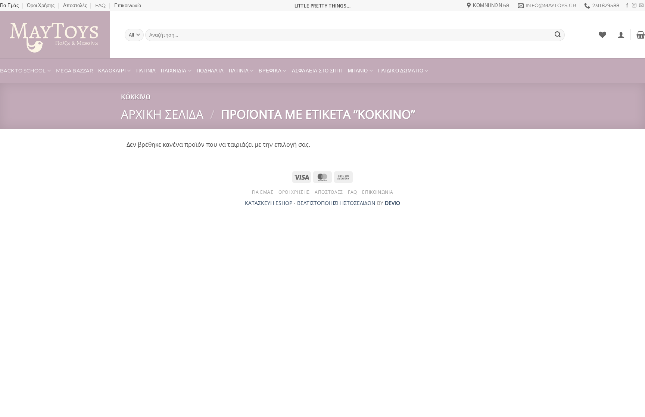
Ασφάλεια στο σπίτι (317, 71)
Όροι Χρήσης (40, 5)
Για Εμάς (9, 5)
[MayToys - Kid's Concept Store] (56, 34)
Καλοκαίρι (112, 71)
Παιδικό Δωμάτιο (400, 71)
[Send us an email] (641, 5)
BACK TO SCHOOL (23, 71)
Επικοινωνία (127, 5)
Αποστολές (75, 5)
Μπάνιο (358, 71)
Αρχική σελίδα (162, 114)
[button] (621, 35)
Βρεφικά (270, 71)
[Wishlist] (602, 35)
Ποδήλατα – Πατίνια (223, 71)
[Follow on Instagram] (634, 5)
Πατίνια (146, 71)
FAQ (100, 5)
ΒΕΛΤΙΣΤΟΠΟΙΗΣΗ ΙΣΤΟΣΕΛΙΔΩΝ (336, 202)
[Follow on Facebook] (627, 5)
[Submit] (557, 35)
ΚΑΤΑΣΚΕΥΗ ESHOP (268, 202)
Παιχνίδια (173, 71)
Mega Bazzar (74, 71)
